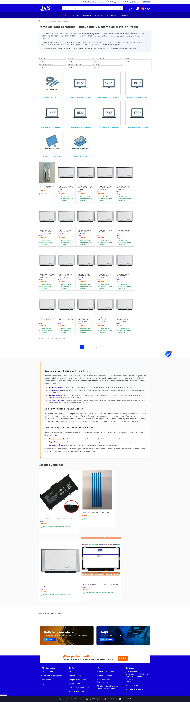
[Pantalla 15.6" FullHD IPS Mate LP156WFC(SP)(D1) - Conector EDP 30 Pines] (53, 317)
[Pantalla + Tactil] (80, 142)
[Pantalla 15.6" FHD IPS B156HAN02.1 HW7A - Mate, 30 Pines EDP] (53, 229)
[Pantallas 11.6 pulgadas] (80, 83)
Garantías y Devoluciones (79, 688)
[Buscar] (121, 8)
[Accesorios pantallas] (52, 83)
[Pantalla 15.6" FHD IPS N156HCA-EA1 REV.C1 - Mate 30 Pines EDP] (91, 317)
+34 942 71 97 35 (139, 685)
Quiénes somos (47, 672)
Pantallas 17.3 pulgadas (137, 127)
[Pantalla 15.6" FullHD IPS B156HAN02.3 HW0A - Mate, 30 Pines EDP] (130, 229)
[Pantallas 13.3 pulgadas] (137, 83)
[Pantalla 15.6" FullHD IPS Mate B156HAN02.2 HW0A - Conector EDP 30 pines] (72, 229)
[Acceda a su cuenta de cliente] (131, 9)
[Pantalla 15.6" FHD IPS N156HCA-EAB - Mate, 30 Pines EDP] (111, 317)
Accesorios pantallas (51, 97)
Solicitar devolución (76, 691)
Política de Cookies (104, 676)
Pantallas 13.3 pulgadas (137, 97)
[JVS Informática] (45, 10)
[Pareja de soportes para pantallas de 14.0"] (53, 185)
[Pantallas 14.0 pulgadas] (52, 113)
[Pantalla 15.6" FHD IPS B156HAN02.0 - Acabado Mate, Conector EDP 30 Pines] (72, 186)
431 (102, 347)
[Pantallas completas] (52, 142)
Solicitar (122, 658)
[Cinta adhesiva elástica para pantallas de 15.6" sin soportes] (111, 502)
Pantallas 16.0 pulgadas (108, 127)
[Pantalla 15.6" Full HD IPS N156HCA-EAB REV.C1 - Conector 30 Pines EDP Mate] (130, 317)
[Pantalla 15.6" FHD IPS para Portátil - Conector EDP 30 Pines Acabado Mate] (72, 317)
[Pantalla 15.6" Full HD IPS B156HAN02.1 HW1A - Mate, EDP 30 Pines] (130, 186)
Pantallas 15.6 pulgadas (80, 127)
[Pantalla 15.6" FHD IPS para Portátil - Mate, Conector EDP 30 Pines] (91, 273)
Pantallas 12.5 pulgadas (108, 97)
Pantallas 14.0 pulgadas (51, 127)
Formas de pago (75, 676)
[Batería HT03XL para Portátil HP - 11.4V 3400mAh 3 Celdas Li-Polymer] (76, 505)
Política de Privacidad (105, 672)
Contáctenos (46, 680)
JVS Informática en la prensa (52, 676)
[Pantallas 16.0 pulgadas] (109, 113)
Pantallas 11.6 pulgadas (80, 97)
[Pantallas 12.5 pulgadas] (109, 83)
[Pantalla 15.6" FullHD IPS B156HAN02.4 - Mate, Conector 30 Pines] (53, 273)
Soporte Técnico (75, 684)
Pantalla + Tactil (80, 156)
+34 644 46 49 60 (140, 689)
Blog (42, 684)
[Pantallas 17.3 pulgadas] (137, 113)
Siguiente (107, 347)
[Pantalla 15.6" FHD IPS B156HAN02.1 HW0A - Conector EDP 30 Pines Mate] (111, 186)
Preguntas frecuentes (77, 680)
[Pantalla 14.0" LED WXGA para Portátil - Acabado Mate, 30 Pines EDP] (117, 572)
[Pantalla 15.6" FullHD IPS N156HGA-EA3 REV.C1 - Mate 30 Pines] (77, 573)
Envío (71, 672)
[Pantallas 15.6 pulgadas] (80, 113)
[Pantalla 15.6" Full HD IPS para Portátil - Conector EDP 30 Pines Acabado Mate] (130, 273)
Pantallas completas (52, 156)
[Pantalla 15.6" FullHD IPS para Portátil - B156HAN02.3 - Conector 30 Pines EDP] (111, 229)
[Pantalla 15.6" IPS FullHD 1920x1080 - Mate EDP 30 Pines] (91, 186)
